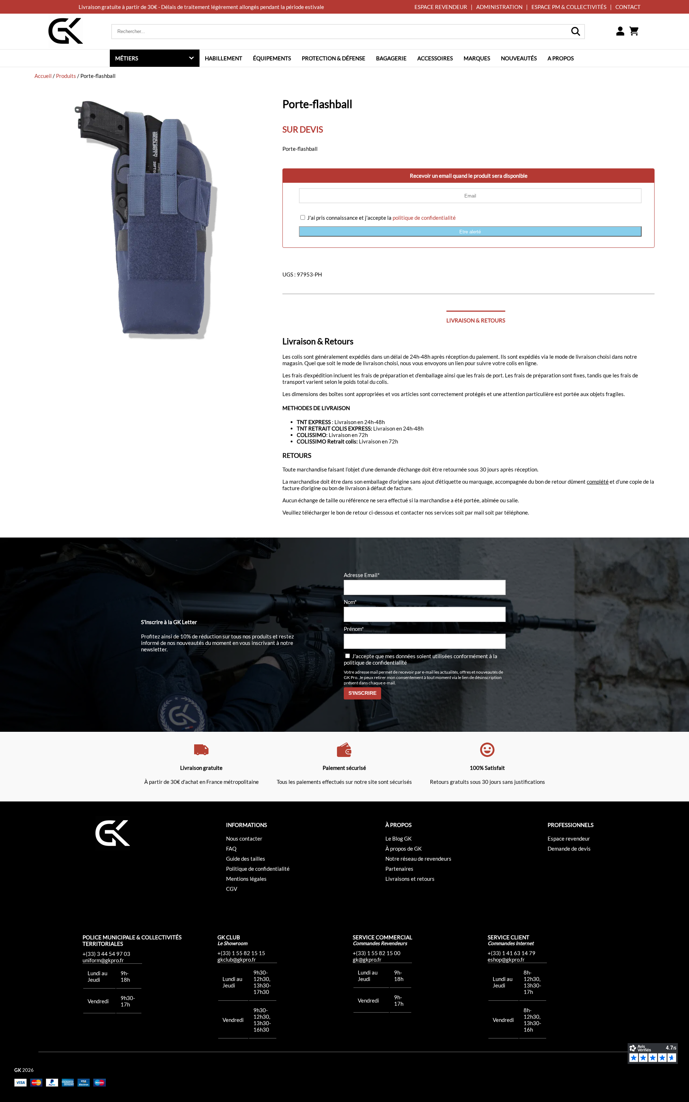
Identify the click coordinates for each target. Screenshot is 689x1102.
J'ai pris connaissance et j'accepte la (381, 217)
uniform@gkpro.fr (103, 960)
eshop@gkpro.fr (506, 959)
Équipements (272, 58)
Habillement (223, 58)
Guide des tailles (245, 858)
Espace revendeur (569, 838)
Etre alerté (470, 231)
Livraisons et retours (410, 878)
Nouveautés (519, 58)
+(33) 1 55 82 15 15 (241, 953)
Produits (66, 76)
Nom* (350, 602)
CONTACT (628, 7)
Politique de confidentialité (258, 868)
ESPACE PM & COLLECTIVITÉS (568, 7)
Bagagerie (391, 58)
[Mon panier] (634, 32)
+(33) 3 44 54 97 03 (106, 953)
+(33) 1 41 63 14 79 (511, 953)
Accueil (43, 76)
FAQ (231, 848)
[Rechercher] (575, 31)
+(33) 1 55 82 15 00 (376, 953)
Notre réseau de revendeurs (418, 858)
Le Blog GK (398, 838)
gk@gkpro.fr (367, 959)
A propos (561, 58)
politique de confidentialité (424, 217)
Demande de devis (569, 848)
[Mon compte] (620, 32)
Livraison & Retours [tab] (475, 320)
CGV (231, 888)
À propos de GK (403, 848)
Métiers (126, 58)
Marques (477, 58)
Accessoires (435, 58)
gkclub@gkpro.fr (236, 959)
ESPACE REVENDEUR (440, 7)
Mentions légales (246, 878)
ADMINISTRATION (499, 7)
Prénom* (354, 629)
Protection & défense (333, 58)
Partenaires (399, 868)
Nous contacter (244, 838)
